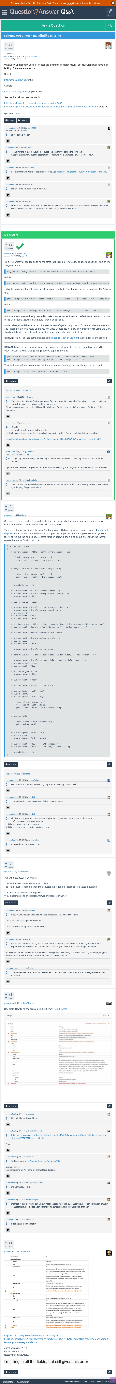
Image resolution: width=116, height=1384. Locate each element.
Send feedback (8, 1382)
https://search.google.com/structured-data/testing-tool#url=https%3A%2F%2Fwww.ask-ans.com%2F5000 (53, 439)
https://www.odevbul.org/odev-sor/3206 (42, 1161)
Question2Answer (81, 1382)
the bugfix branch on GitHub (62, 337)
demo (70, 3)
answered (7, 253)
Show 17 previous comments (18, 391)
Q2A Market (108, 1382)
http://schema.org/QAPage (17, 91)
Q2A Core (24, 56)
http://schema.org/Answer (17, 80)
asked (6, 56)
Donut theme (60, 1009)
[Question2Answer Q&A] (42, 11)
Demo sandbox (23, 1382)
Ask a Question (53, 25)
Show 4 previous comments (18, 774)
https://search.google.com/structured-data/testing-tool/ (82, 172)
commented (10, 128)
